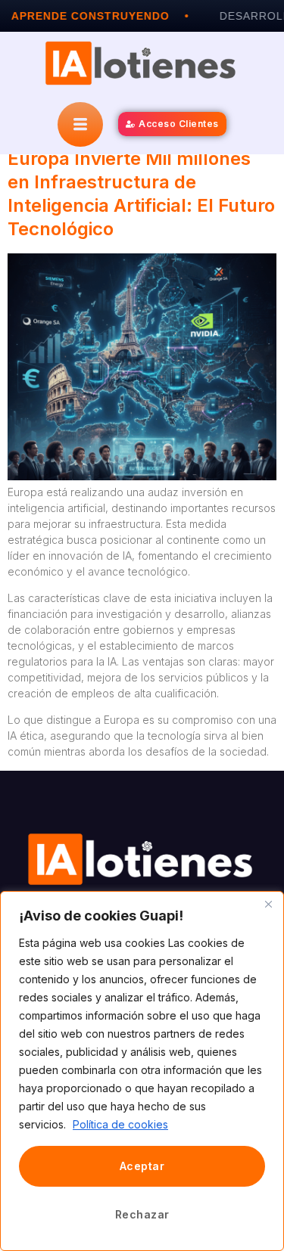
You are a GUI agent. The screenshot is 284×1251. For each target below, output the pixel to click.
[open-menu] (80, 124)
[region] (142, 1071)
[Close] (268, 904)
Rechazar (142, 1214)
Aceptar (142, 1165)
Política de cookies (120, 1124)
